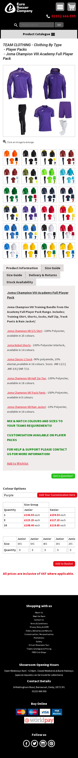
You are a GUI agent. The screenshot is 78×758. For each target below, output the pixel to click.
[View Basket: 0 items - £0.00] (71, 6)
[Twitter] (34, 744)
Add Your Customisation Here (57, 495)
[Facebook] (26, 744)
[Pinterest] (51, 744)
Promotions (39, 637)
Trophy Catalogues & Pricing (39, 648)
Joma (10, 331)
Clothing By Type (48, 45)
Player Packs (16, 49)
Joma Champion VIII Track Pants (26, 392)
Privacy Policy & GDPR (39, 627)
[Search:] (16, 24)
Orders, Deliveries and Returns (39, 630)
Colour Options (14, 488)
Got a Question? (63, 476)
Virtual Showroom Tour (39, 645)
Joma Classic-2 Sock (19, 359)
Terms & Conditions (39, 623)
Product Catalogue (36, 34)
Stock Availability (19, 282)
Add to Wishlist (17, 463)
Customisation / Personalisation (39, 634)
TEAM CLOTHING (17, 45)
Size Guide (52, 268)
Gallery (39, 641)
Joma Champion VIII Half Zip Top (26, 378)
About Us (39, 612)
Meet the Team (39, 616)
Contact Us (39, 619)
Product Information (22, 268)
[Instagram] (43, 744)
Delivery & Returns (43, 275)
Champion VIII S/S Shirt (28, 331)
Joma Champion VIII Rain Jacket (26, 407)
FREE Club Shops (39, 652)
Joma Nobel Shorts (19, 345)
